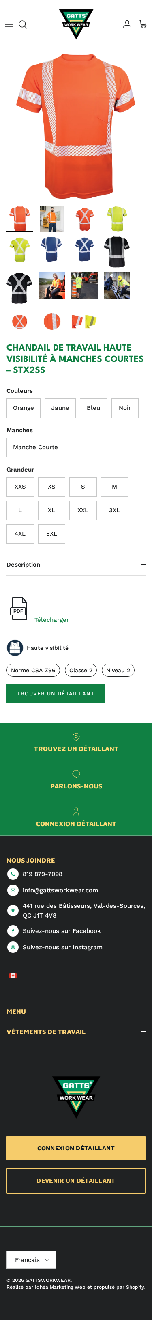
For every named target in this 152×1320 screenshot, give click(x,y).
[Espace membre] (125, 24)
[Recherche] (27, 24)
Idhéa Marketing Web (60, 1287)
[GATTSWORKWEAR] (76, 24)
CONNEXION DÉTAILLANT (76, 1148)
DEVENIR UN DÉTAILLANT (75, 1180)
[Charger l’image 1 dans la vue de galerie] (76, 125)
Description (23, 564)
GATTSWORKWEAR (48, 1280)
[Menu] (9, 24)
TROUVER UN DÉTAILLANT (55, 693)
